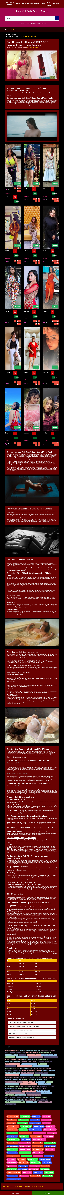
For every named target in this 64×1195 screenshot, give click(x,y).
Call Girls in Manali (12, 1133)
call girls (37, 1075)
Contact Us (40, 1186)
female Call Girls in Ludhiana (49, 1054)
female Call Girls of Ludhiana (13, 1090)
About (23, 3)
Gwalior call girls (50, 1149)
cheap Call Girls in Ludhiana (32, 1077)
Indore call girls (50, 1126)
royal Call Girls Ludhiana (48, 1070)
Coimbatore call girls (24, 1142)
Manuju (26, 433)
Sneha (45, 433)
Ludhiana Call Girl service (43, 1090)
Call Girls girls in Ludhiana (41, 1059)
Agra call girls (23, 1129)
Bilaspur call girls (12, 1142)
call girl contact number (41, 1097)
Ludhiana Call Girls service (12, 1061)
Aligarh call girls (24, 1136)
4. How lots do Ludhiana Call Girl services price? (23, 1033)
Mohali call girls (47, 1162)
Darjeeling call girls (12, 1146)
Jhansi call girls (37, 1156)
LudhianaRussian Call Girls (33, 1093)
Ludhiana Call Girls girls (27, 1072)
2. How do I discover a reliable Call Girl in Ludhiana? (24, 1026)
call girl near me (40, 1081)
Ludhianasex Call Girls (32, 1052)
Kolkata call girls (25, 1116)
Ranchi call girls (33, 1169)
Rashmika (27, 311)
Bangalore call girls (35, 1123)
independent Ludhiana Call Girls (42, 1068)
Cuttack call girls (37, 1142)
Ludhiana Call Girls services (44, 1061)
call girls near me (42, 1063)
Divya (26, 372)
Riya (44, 189)
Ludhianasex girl (10, 1057)
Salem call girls (45, 1169)
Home (18, 3)
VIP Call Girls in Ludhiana (25, 1088)
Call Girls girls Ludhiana (27, 1068)
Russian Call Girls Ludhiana (48, 1075)
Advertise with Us (33, 1186)
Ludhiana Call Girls (10, 1066)
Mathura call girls (12, 1162)
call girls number (28, 1059)
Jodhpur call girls (12, 1129)
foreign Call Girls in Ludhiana (13, 1070)
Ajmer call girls (52, 1133)
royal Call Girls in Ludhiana (24, 1066)
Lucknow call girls (26, 1126)
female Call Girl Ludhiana (42, 1072)
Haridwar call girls (12, 1152)
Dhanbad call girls (25, 1146)
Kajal (6, 196)
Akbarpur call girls (12, 1136)
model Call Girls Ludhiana (47, 1077)
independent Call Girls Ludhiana (28, 1084)
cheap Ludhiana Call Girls (12, 1068)
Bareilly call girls (25, 1139)
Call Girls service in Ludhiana (13, 1079)
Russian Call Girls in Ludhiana (28, 1063)
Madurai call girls (32, 1159)
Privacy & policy (49, 4)
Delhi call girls (46, 1116)
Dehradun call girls (39, 1126)
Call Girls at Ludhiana (45, 1052)
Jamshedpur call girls (13, 1156)
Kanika (7, 372)
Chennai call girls (22, 1123)
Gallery (30, 3)
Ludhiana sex (30, 1097)
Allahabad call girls (36, 1136)
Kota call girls (21, 1159)
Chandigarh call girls (12, 1126)
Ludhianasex (49, 1081)
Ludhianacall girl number (12, 1084)
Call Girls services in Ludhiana (13, 1081)
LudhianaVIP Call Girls (28, 1081)
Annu (7, 250)
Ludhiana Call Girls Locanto (48, 1050)
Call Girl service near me (27, 1075)
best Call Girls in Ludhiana (44, 1101)
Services (37, 3)
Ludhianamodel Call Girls (39, 1088)
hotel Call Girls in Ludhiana (12, 1072)
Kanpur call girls (49, 1156)
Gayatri (7, 311)
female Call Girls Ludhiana (40, 1079)
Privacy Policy (9, 1186)
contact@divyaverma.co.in (28, 36)
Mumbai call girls (11, 1119)
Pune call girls (36, 1116)
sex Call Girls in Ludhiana (12, 1075)
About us (26, 1186)
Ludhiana (13, 30)
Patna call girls (45, 1166)
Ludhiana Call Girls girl (11, 1054)
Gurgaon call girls (46, 1119)
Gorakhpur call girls (25, 1149)
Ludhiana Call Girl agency (28, 1090)
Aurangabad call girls (13, 1139)
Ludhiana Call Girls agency (33, 1095)
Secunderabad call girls (13, 1172)
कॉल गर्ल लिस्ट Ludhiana (42, 1099)
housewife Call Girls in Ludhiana (14, 1059)
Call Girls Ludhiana (27, 1079)
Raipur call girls (11, 1169)
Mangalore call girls (45, 1159)
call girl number (10, 1095)
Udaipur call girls (23, 1119)
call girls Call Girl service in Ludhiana (30, 1050)
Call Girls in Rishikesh (50, 1129)
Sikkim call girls (38, 1172)
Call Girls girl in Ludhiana (12, 1050)
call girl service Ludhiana (34, 1054)
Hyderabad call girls (12, 1116)
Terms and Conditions (18, 1186)
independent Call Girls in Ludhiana (14, 1077)
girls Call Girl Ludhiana (11, 1086)
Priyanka (45, 311)
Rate (43, 3)
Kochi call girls (11, 1159)
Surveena (46, 372)
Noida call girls (11, 1123)
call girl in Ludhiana (31, 1101)
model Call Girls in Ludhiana (28, 1061)
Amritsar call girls (48, 1136)
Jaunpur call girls (26, 1156)
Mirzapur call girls (35, 1162)
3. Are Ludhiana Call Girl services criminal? (21, 1030)
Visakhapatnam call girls (13, 1179)
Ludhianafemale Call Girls (51, 1057)
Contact (56, 3)
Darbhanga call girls (50, 1142)
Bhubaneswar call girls (39, 1139)
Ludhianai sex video (47, 1093)
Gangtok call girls (37, 1146)
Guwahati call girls (38, 1149)
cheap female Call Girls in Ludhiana (31, 1070)
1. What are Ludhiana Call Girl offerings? (21, 1022)
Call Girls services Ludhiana (36, 1057)
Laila (25, 189)
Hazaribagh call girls (25, 1152)
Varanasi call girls (47, 1175)
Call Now (15, 197)
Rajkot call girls (22, 1169)
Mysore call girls (11, 1166)
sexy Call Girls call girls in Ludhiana (15, 1099)
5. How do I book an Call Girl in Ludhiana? (21, 1037)
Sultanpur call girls (12, 1175)
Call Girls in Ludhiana (9, 4)
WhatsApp (16, 201)
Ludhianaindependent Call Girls (40, 1066)
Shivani (26, 250)
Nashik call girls (34, 1166)
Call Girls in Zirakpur (25, 1133)
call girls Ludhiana (20, 1095)
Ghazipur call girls (12, 1149)
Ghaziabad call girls (50, 1146)
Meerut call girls (23, 1162)
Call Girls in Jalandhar (35, 1129)
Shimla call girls (27, 1172)
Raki (44, 250)
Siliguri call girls (49, 1172)
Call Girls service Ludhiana (12, 1063)
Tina (6, 433)
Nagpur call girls (23, 1166)
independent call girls (11, 1088)
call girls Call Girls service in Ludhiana (29, 1086)
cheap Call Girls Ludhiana (44, 1084)
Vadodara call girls (35, 1175)
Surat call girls (24, 1175)
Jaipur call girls (35, 1119)
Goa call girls (46, 1123)
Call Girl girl (22, 1054)
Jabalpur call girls (38, 1152)
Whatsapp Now (32, 47)
